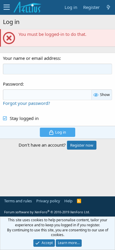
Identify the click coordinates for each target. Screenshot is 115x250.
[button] (6, 7)
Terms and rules (18, 200)
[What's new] (108, 7)
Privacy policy (48, 200)
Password (13, 84)
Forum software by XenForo (47, 212)
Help (68, 200)
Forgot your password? (26, 103)
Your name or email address (31, 58)
